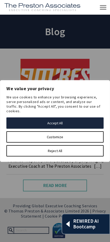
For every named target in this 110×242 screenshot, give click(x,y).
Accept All (55, 123)
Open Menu (103, 7)
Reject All (55, 150)
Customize (55, 137)
